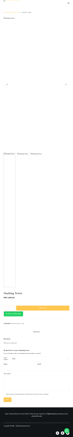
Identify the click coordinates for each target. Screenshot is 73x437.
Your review (7, 373)
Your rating (6, 358)
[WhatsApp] (62, 433)
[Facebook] (57, 433)
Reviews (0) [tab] (36, 331)
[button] (36, 313)
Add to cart (42, 308)
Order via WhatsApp (14, 313)
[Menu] (68, 3)
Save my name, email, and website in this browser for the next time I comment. (27, 394)
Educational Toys (17, 323)
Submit (7, 399)
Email (39, 364)
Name (6, 364)
